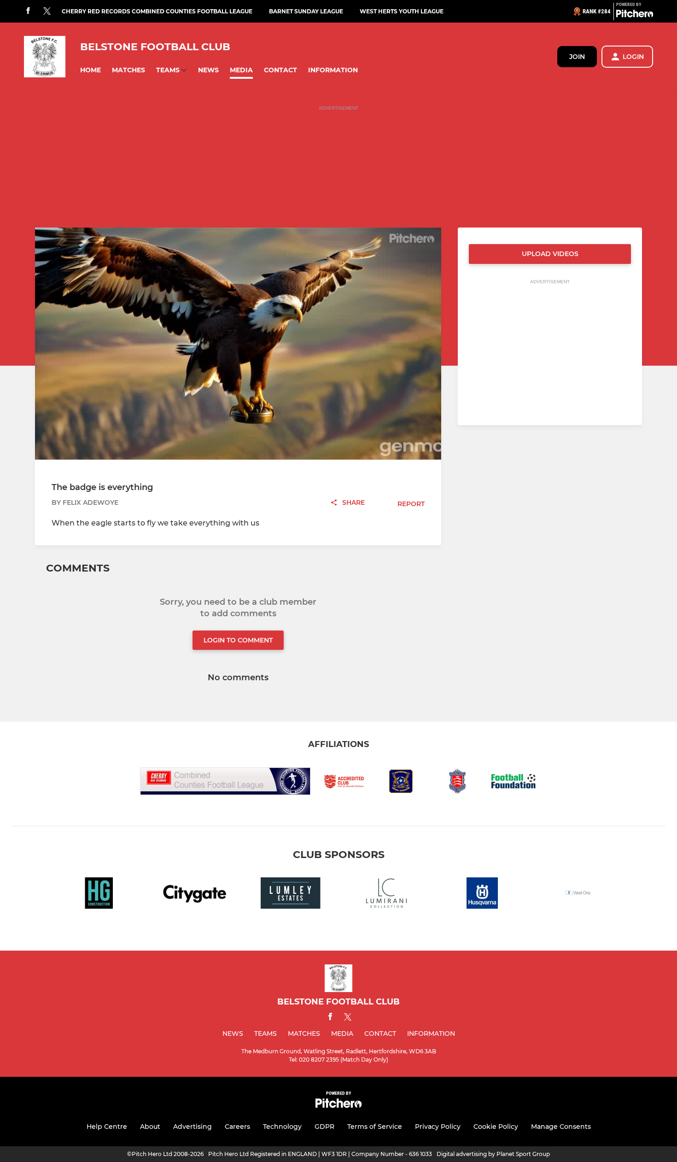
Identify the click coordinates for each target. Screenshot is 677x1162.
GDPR (324, 1126)
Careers (237, 1126)
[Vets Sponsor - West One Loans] (578, 894)
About (150, 1126)
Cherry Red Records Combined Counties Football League (157, 11)
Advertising (192, 1126)
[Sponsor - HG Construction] (99, 894)
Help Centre (107, 1126)
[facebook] (28, 11)
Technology (282, 1126)
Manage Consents (561, 1126)
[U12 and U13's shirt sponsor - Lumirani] (386, 894)
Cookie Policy (495, 1126)
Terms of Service (374, 1126)
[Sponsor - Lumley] (290, 894)
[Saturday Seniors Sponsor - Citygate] (195, 894)
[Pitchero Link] (634, 15)
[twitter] (47, 11)
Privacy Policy (438, 1126)
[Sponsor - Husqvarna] (482, 894)
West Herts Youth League (402, 11)
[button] (90, 70)
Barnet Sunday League (306, 11)
